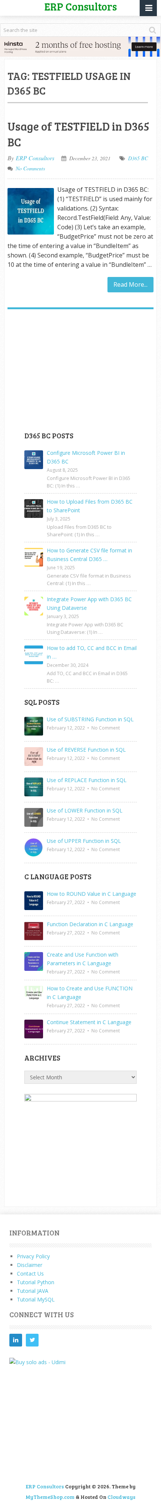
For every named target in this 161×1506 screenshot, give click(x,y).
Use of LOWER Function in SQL (84, 810)
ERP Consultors (35, 158)
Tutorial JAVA (32, 1290)
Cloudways (121, 1496)
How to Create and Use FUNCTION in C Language (90, 992)
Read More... (130, 284)
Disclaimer (29, 1264)
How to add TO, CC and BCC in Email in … (92, 652)
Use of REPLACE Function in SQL (87, 780)
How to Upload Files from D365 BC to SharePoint (90, 506)
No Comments (30, 168)
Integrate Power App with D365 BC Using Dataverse (89, 603)
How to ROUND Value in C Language (91, 893)
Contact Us (30, 1273)
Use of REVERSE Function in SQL (86, 749)
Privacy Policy (33, 1256)
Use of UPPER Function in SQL (84, 840)
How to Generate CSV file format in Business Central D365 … (89, 555)
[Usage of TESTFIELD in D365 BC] (30, 211)
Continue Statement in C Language (89, 1022)
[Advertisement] (80, 373)
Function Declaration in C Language (90, 924)
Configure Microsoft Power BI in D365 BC (86, 457)
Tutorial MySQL (36, 1299)
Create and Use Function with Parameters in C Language (82, 959)
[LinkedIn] (15, 1340)
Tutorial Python (35, 1282)
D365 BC (138, 158)
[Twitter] (32, 1340)
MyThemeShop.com (50, 1496)
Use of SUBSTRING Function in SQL (90, 719)
